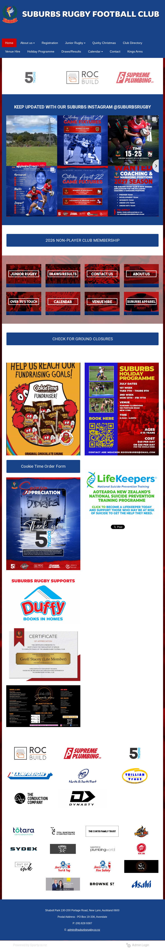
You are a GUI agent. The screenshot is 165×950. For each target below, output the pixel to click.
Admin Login (140, 945)
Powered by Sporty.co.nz (30, 945)
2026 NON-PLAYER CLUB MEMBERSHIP (82, 240)
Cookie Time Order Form (43, 466)
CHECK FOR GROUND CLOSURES (82, 338)
